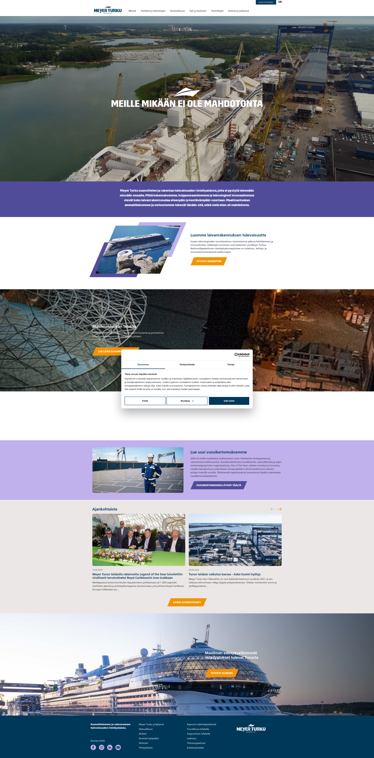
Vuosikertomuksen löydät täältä (218, 485)
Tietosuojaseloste (196, 743)
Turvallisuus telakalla (198, 729)
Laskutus (191, 738)
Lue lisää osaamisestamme (116, 351)
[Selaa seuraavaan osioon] (187, 173)
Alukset (143, 734)
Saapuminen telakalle (198, 734)
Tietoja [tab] (230, 364)
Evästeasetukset (195, 748)
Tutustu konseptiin (208, 261)
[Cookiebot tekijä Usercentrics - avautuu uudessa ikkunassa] (237, 355)
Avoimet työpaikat (149, 738)
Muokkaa (185, 401)
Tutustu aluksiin (222, 673)
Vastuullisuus (146, 729)
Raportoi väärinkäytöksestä (201, 724)
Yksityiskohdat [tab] (187, 364)
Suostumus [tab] (143, 364)
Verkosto (143, 743)
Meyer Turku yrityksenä (151, 724)
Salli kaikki (229, 401)
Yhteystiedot (266, 2)
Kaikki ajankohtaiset (187, 602)
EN (280, 2)
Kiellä (145, 401)
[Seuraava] (279, 509)
